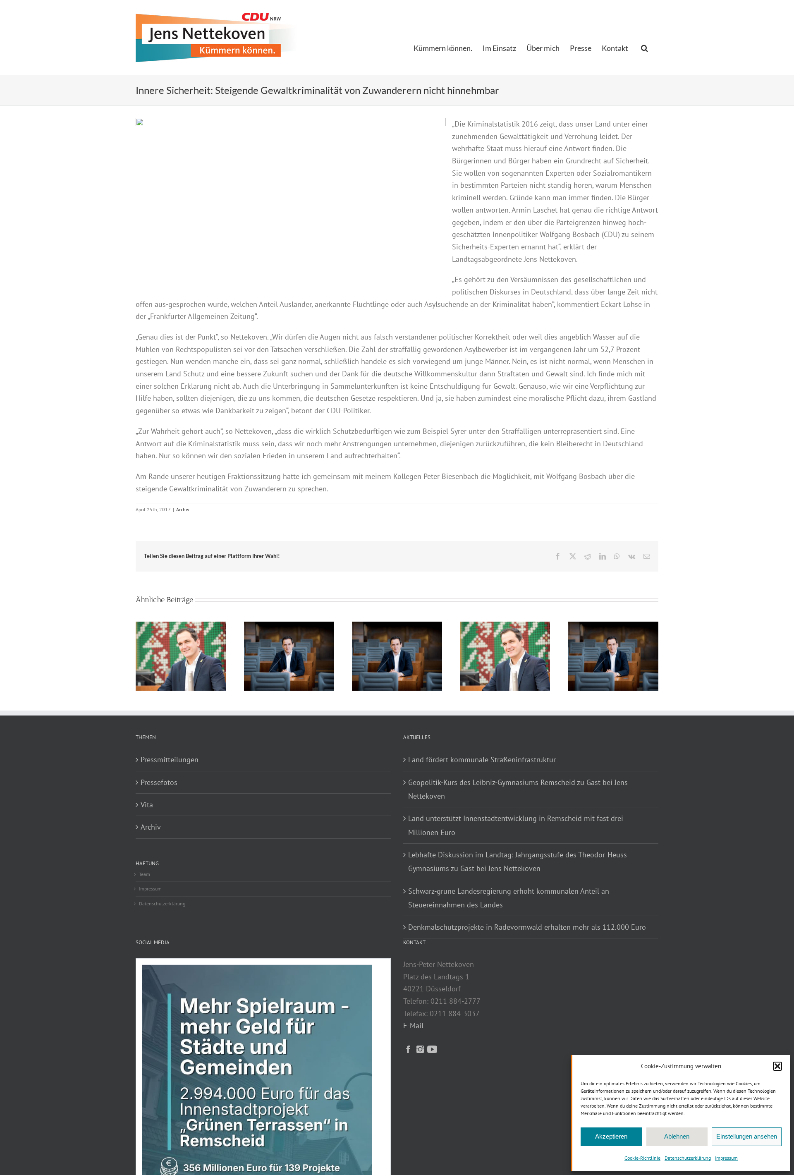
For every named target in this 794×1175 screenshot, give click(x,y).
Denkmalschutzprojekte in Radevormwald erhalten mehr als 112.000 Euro (527, 927)
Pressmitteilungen (169, 759)
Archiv (182, 509)
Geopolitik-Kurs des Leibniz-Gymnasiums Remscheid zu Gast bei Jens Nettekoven (518, 789)
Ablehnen (676, 1136)
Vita (147, 804)
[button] (777, 1066)
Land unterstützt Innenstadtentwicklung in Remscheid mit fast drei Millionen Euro (515, 825)
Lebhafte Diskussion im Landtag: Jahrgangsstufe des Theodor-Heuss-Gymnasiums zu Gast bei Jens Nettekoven (518, 861)
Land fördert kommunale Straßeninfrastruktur (482, 759)
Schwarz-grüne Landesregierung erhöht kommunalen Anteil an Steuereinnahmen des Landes (508, 897)
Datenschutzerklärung (688, 1158)
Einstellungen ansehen (746, 1136)
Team (144, 874)
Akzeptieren (611, 1136)
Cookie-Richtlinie (642, 1158)
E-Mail (413, 1025)
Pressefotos (159, 782)
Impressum (726, 1158)
